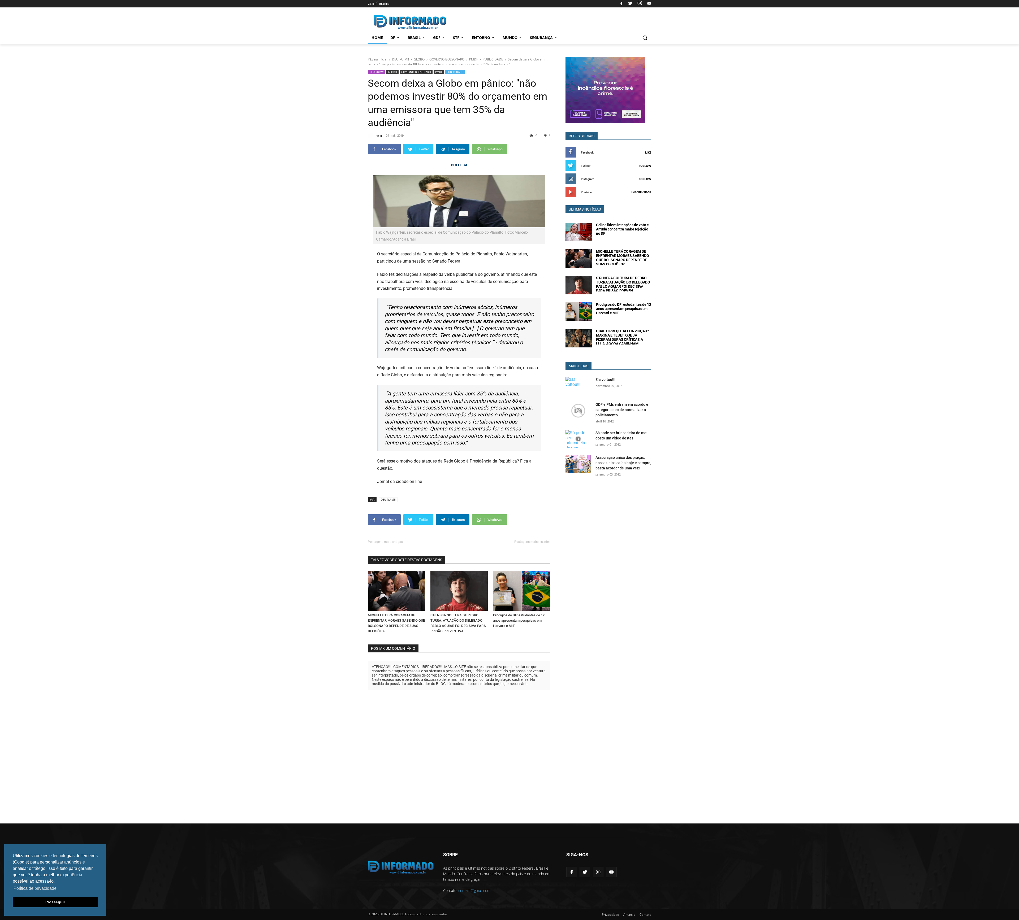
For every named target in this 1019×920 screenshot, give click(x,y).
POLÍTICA (459, 165)
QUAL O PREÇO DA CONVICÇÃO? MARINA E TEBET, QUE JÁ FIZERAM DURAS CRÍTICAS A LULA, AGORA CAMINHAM (622, 337)
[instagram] (640, 3)
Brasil (414, 37)
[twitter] (630, 3)
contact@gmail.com (474, 890)
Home (377, 37)
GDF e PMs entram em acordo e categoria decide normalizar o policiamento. (621, 409)
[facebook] (621, 3)
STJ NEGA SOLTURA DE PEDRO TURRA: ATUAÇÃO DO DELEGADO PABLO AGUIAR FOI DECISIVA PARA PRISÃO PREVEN (623, 284)
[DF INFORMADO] (410, 22)
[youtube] (648, 3)
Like (648, 152)
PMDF (438, 72)
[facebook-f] (571, 872)
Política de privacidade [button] (35, 888)
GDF (437, 37)
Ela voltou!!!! (605, 379)
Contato (645, 914)
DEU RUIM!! (376, 72)
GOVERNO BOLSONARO (416, 72)
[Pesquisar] (644, 37)
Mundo (510, 37)
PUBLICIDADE (455, 72)
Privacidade (610, 914)
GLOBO (392, 72)
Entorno (481, 37)
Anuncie (629, 914)
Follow (645, 166)
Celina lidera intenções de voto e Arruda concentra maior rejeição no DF (622, 229)
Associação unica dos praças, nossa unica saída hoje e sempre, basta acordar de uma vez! (623, 462)
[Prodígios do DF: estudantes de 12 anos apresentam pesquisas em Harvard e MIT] (521, 591)
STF (456, 37)
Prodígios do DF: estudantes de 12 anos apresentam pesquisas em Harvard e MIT (519, 620)
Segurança (541, 37)
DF (392, 37)
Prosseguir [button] (55, 902)
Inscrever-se (641, 192)
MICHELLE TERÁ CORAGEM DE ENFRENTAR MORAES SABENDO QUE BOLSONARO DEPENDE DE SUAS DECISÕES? (622, 257)
